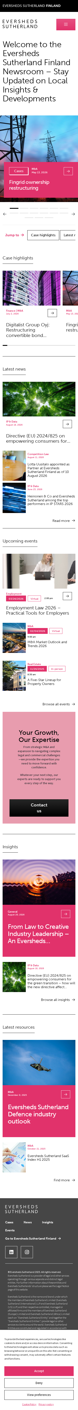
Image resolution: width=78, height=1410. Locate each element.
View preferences (39, 1395)
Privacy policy (46, 1404)
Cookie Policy (29, 1404)
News (28, 1222)
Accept (39, 1371)
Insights (47, 1222)
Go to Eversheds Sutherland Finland (30, 1238)
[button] (5, 214)
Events (10, 1230)
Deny (39, 1383)
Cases (9, 1222)
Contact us (39, 807)
